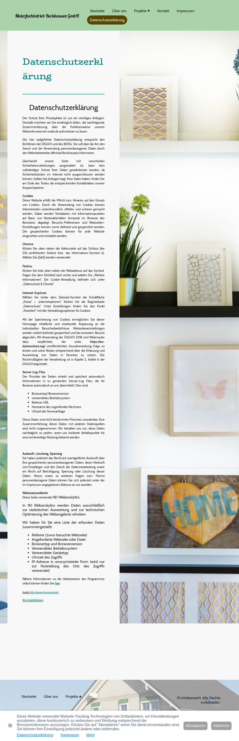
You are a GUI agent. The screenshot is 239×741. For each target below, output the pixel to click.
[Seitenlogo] (47, 24)
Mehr (90, 735)
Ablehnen (221, 726)
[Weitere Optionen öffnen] (90, 696)
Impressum (70, 735)
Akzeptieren (195, 726)
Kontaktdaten (32, 600)
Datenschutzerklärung (35, 735)
